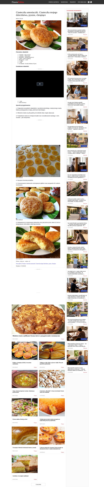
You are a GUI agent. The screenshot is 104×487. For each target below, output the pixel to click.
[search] (91, 2)
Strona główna (54, 2)
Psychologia (82, 2)
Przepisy (73, 2)
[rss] (88, 2)
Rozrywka (64, 2)
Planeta (18, 2)
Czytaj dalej (38, 484)
